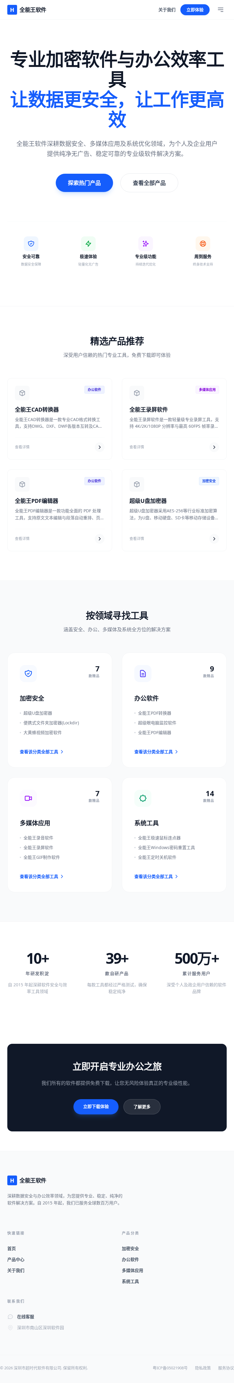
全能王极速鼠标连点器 (159, 838)
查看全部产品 (149, 182)
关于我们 (167, 9)
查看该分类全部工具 (39, 751)
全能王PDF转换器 (154, 713)
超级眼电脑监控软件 (157, 723)
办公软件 (130, 1259)
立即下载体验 (96, 1106)
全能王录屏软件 (148, 409)
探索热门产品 (84, 182)
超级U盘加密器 (148, 500)
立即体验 (195, 9)
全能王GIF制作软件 (41, 857)
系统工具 (130, 1281)
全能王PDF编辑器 (36, 500)
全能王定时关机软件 (157, 857)
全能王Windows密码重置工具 (166, 847)
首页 (11, 1248)
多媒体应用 (132, 1270)
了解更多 (142, 1107)
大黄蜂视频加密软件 (42, 732)
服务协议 (226, 1368)
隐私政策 (203, 1368)
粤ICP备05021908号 (170, 1368)
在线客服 (25, 1316)
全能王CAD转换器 (37, 409)
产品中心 (15, 1259)
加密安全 (130, 1248)
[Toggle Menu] (220, 10)
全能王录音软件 (38, 838)
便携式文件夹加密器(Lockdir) (51, 723)
